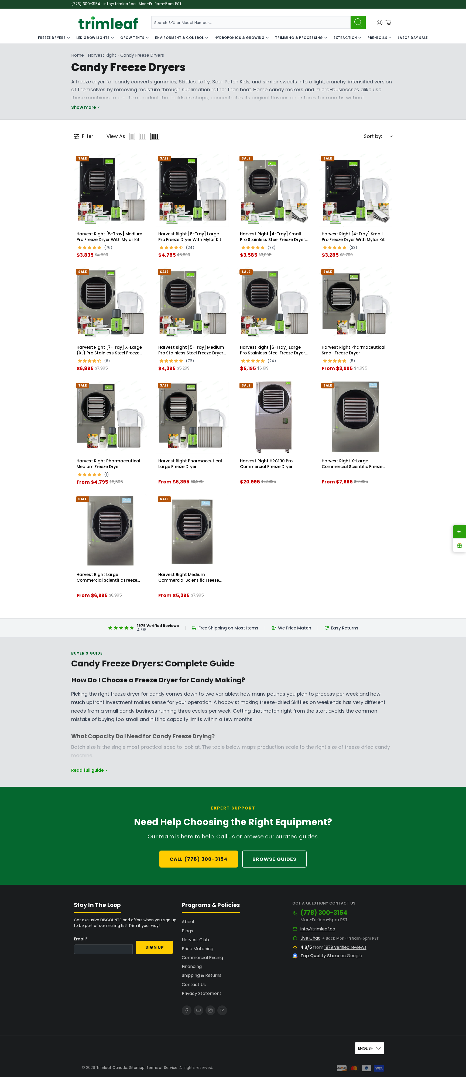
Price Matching (197, 949)
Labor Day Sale (413, 37)
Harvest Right (102, 55)
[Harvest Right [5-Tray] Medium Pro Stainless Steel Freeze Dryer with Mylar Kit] (192, 303)
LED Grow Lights (93, 37)
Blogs (187, 931)
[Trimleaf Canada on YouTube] (198, 1010)
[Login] (379, 23)
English (366, 1048)
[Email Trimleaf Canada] (222, 1010)
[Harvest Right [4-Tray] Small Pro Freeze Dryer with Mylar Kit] (355, 190)
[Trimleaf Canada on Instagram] (210, 1010)
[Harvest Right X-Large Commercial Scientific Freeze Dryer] (355, 417)
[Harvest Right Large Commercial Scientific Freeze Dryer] (110, 530)
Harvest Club (195, 940)
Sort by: (373, 136)
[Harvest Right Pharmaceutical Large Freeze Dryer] (192, 417)
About (188, 922)
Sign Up (154, 947)
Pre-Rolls (377, 37)
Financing (192, 966)
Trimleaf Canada (111, 1067)
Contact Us (194, 984)
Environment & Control (179, 37)
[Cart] (388, 23)
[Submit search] (358, 22)
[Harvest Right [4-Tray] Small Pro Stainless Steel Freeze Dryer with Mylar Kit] (273, 190)
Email (81, 939)
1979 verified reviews (345, 947)
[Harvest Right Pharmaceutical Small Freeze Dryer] (355, 303)
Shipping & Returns (201, 975)
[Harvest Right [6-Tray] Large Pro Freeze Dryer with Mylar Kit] (192, 190)
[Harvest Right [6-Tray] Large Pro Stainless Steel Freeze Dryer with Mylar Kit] (273, 303)
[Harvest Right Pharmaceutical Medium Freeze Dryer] (110, 417)
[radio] (132, 136)
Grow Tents (132, 37)
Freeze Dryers (52, 37)
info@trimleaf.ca (317, 929)
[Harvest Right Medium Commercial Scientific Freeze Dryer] (192, 530)
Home (77, 55)
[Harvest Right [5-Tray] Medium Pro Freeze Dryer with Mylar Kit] (110, 190)
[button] (90, 246)
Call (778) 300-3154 (199, 859)
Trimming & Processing (299, 37)
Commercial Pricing (202, 957)
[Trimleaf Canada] (108, 22)
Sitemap (137, 1067)
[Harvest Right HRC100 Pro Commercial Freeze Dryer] (273, 417)
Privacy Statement (201, 993)
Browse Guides (274, 859)
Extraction (345, 37)
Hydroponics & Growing (239, 37)
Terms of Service (161, 1067)
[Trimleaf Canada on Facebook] (186, 1010)
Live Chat (310, 938)
